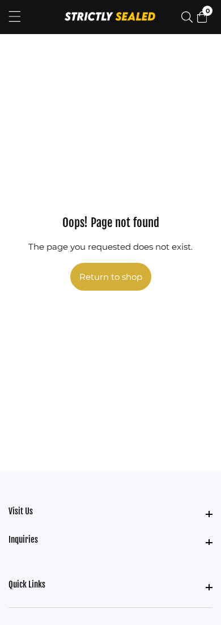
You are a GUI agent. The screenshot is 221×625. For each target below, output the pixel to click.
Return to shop (110, 276)
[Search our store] (189, 17)
